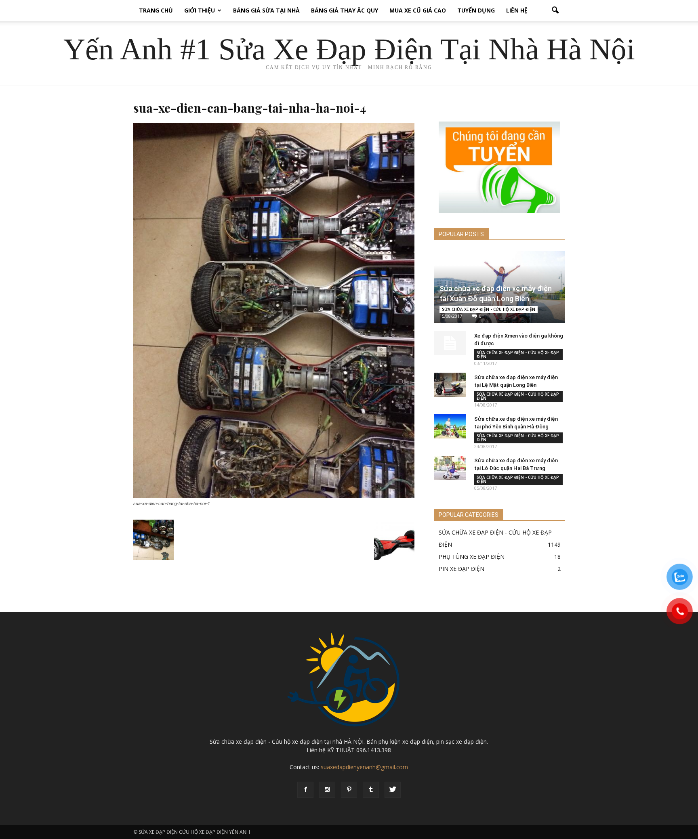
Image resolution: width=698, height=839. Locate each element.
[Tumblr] (371, 790)
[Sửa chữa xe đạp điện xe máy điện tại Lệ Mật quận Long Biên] (450, 385)
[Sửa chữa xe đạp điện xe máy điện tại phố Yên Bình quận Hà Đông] (450, 426)
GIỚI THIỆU (199, 10)
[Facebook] (305, 790)
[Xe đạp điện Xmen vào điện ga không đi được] (450, 343)
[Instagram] (327, 790)
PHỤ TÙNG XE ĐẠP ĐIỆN (472, 556)
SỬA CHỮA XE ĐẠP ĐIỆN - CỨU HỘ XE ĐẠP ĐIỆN (488, 309)
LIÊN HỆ (517, 10)
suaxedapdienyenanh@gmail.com (364, 767)
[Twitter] (393, 790)
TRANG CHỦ (156, 10)
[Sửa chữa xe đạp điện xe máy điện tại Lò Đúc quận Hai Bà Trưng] (450, 468)
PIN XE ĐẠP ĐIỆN (461, 569)
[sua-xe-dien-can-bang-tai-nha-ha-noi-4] (273, 496)
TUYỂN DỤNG (476, 10)
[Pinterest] (349, 790)
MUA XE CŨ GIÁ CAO (417, 10)
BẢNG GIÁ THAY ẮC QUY (344, 10)
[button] (555, 10)
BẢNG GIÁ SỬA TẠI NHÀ (266, 10)
